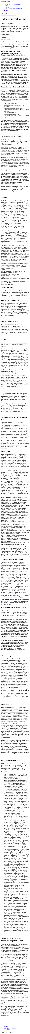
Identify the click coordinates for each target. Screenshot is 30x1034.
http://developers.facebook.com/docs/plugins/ (15, 571)
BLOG (6, 5)
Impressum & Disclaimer (10, 1028)
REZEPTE (7, 7)
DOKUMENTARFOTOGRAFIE (13, 8)
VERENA (7, 10)
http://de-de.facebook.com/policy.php (13, 597)
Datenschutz (7, 1029)
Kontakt (6, 1026)
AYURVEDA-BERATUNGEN (12, 4)
